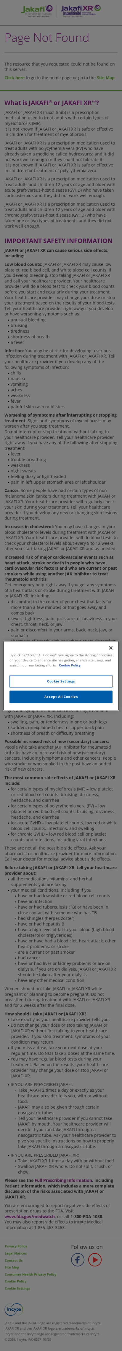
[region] (61, 675)
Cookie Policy (70, 665)
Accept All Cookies (61, 696)
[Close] (110, 647)
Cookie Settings (61, 681)
